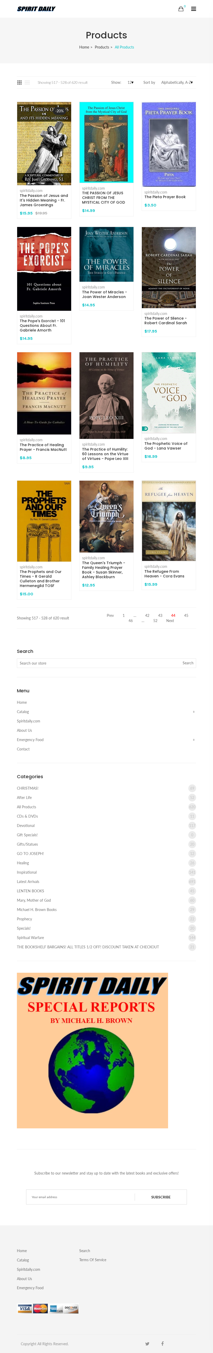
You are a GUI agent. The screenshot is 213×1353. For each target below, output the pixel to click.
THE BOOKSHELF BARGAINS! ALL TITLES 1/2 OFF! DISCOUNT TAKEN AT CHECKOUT (105, 947)
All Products (106, 807)
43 (160, 615)
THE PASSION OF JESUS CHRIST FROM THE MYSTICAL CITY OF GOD (103, 198)
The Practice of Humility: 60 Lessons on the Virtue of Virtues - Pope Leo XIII (105, 454)
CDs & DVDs (105, 816)
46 (131, 620)
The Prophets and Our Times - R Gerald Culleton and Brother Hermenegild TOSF (41, 578)
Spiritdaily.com (28, 721)
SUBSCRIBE (161, 1197)
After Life (105, 797)
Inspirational (106, 872)
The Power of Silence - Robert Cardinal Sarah (165, 320)
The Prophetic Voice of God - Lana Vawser (166, 446)
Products (102, 47)
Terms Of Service (92, 1260)
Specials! (105, 928)
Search (84, 1250)
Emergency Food (30, 739)
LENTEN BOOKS (105, 891)
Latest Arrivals (106, 881)
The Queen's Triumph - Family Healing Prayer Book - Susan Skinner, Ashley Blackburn (103, 570)
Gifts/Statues (105, 844)
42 (147, 615)
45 (186, 615)
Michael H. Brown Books (105, 909)
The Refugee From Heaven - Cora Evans (164, 573)
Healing (105, 863)
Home (84, 47)
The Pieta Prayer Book (165, 197)
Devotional (106, 825)
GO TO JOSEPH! (105, 853)
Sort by (149, 82)
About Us (24, 730)
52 (155, 620)
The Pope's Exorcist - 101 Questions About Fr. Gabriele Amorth (42, 326)
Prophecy (105, 919)
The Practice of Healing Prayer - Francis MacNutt (43, 447)
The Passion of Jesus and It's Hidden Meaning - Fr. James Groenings (44, 200)
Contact (23, 749)
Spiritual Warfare (106, 937)
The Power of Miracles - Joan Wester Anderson (104, 294)
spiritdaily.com (31, 190)
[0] (180, 8)
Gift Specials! (105, 835)
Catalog (23, 711)
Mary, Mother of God (105, 900)
